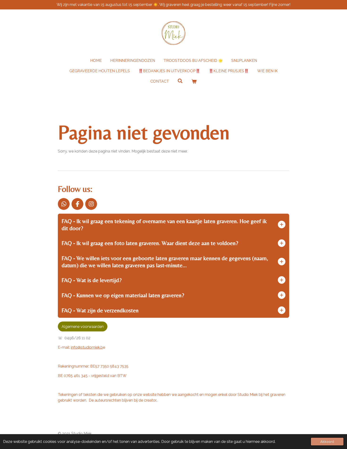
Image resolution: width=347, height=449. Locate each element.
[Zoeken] (180, 80)
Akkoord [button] (327, 442)
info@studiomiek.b (87, 347)
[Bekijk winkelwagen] (194, 81)
